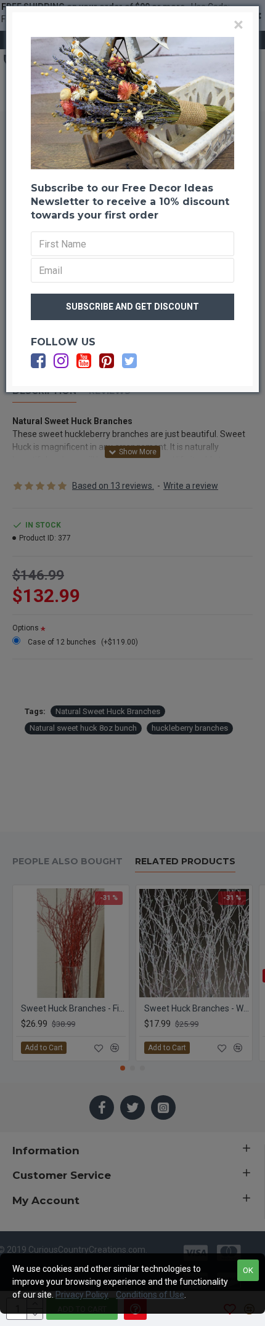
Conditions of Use (150, 1295)
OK (248, 1270)
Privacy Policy (81, 1295)
